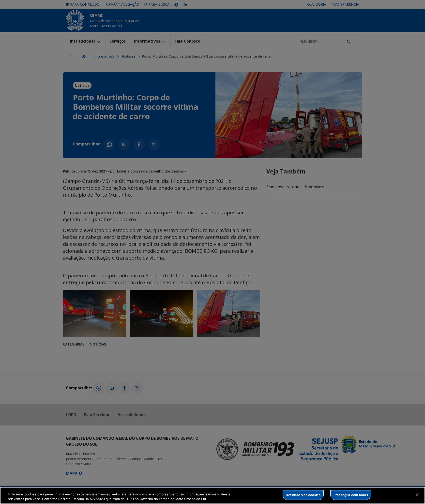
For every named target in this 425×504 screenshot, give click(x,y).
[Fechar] (417, 494)
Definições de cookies (303, 495)
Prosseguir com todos (351, 495)
